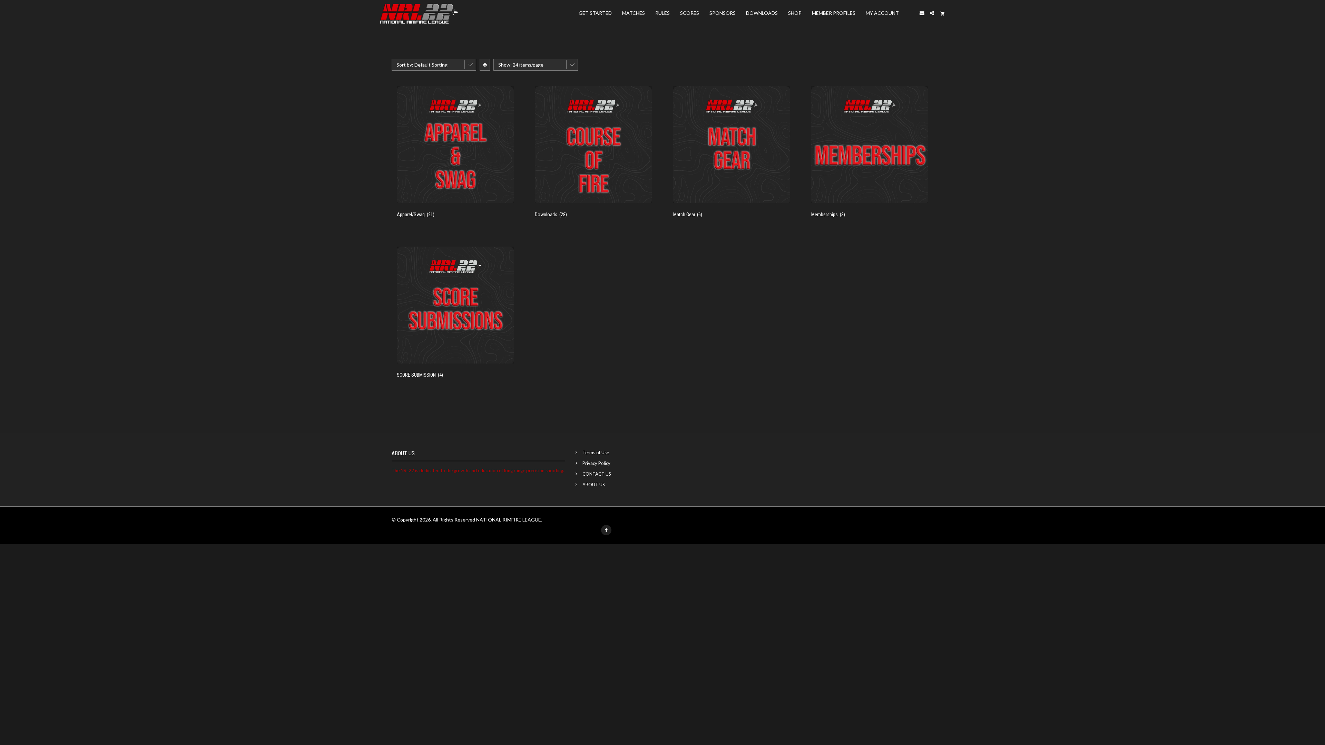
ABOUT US (593, 484)
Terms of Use (595, 452)
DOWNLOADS (762, 13)
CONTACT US (596, 474)
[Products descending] (484, 65)
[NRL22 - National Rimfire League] (418, 13)
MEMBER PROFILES (833, 13)
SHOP (795, 13)
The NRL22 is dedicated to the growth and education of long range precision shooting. (478, 470)
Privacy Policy (596, 463)
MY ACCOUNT (882, 13)
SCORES (689, 13)
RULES (662, 13)
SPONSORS (722, 13)
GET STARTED (595, 13)
